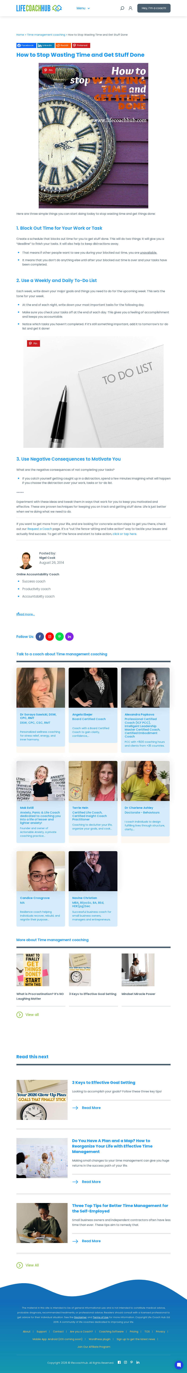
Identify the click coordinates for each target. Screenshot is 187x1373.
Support (42, 1331)
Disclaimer (80, 1317)
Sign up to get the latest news (136, 1339)
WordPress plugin (99, 1339)
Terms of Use (100, 1317)
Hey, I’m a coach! (154, 8)
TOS (147, 1331)
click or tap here (124, 534)
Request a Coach (39, 529)
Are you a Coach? (81, 1331)
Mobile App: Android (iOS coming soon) (58, 1339)
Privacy (160, 1331)
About (26, 1331)
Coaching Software (111, 1331)
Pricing (134, 1331)
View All (32, 1265)
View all (32, 1014)
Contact (58, 1331)
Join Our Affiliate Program (93, 1347)
